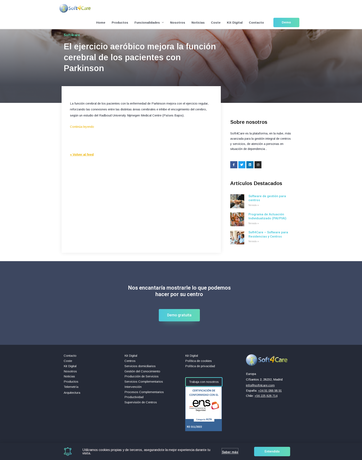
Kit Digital (235, 22)
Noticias (198, 22)
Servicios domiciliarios (140, 366)
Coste (216, 22)
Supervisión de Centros (140, 402)
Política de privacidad (200, 366)
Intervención (133, 386)
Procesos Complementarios (144, 392)
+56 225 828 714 (266, 395)
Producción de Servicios (141, 376)
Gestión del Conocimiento (142, 371)
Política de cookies (198, 361)
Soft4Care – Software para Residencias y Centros (268, 234)
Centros (130, 361)
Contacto (256, 22)
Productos (120, 22)
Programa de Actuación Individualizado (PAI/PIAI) (267, 216)
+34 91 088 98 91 (270, 390)
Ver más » (253, 205)
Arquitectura (72, 392)
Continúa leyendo (82, 126)
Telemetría (71, 386)
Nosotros (177, 22)
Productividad (134, 397)
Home (100, 22)
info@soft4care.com (260, 385)
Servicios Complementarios (143, 381)
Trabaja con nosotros (204, 381)
